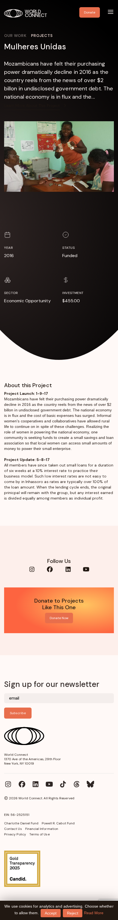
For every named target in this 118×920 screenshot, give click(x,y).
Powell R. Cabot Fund (58, 823)
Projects (42, 35)
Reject (72, 913)
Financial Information (41, 829)
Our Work (15, 35)
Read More (94, 913)
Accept (51, 913)
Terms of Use (39, 834)
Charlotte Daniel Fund (21, 823)
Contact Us (13, 829)
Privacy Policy (15, 834)
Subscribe (18, 713)
